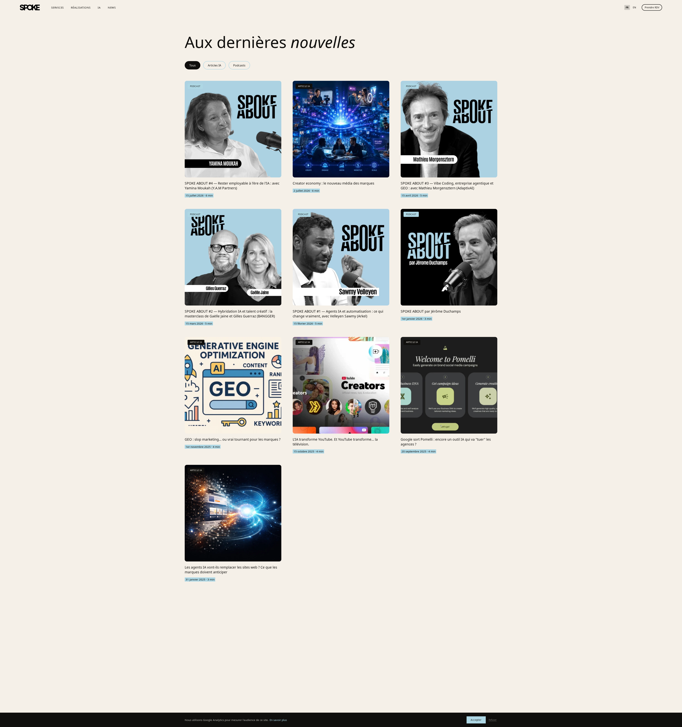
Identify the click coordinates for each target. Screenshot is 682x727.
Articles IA (214, 65)
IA (99, 7)
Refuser (493, 719)
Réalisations (81, 7)
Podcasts (239, 65)
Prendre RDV (652, 7)
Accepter (476, 719)
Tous (192, 65)
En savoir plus (278, 720)
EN (634, 7)
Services (57, 7)
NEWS (112, 7)
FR (627, 7)
